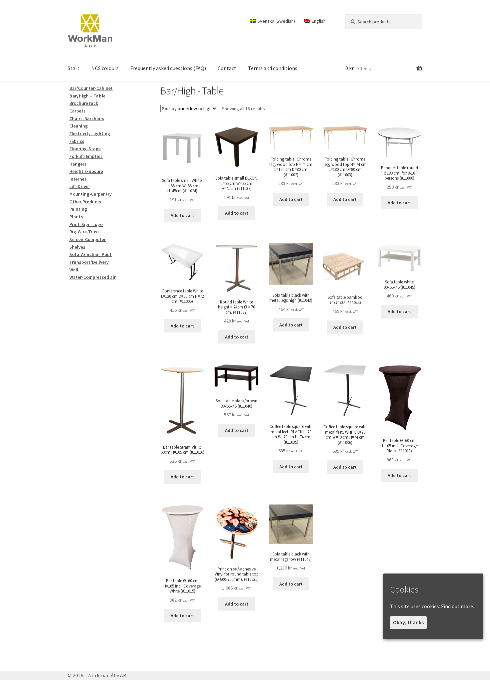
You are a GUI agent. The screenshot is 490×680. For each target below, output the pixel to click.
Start (74, 68)
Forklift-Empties (86, 156)
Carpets (77, 111)
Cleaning (78, 126)
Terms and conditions (272, 68)
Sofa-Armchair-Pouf (90, 254)
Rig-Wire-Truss (84, 232)
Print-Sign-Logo (86, 224)
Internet (77, 179)
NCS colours (105, 68)
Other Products (85, 202)
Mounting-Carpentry (90, 194)
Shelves (77, 247)
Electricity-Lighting (89, 134)
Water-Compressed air (92, 277)
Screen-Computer (87, 239)
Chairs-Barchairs (86, 119)
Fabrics (76, 141)
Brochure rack (83, 103)
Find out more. (457, 606)
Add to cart (182, 215)
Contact (227, 68)
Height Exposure (86, 171)
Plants (76, 217)
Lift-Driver (79, 186)
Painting (78, 209)
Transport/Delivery (89, 262)
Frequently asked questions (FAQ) (168, 68)
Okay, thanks (408, 622)
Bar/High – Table (87, 96)
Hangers (78, 164)
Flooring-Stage (85, 149)
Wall (73, 270)
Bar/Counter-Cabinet (91, 88)
